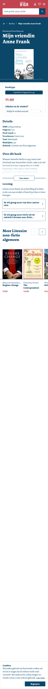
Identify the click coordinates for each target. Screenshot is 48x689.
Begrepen (35, 684)
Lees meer (24, 178)
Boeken (12, 23)
